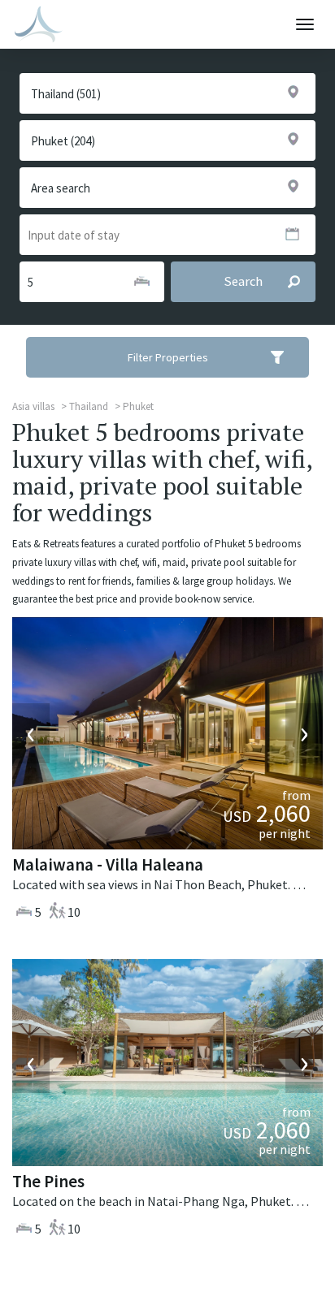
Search (243, 281)
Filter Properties (168, 357)
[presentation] (31, 733)
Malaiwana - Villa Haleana (107, 864)
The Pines (48, 1181)
